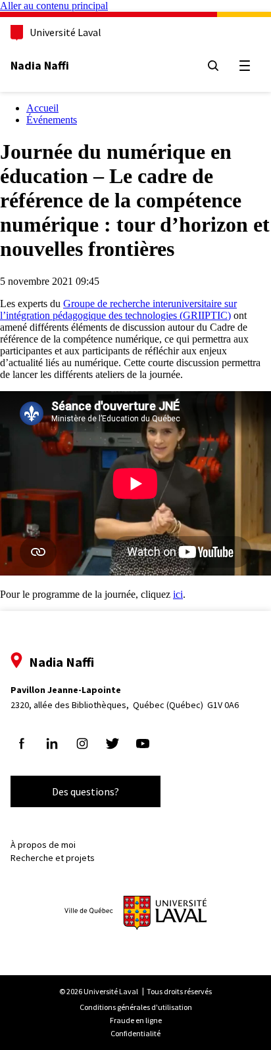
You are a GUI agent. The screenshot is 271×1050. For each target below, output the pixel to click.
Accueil (42, 108)
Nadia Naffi (40, 65)
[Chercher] (213, 65)
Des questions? (85, 791)
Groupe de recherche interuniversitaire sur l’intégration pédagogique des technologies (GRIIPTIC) (118, 309)
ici (178, 594)
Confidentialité (135, 1033)
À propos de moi (43, 844)
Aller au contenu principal (54, 5)
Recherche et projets (53, 858)
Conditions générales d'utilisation (136, 1007)
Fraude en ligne (136, 1020)
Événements (51, 119)
